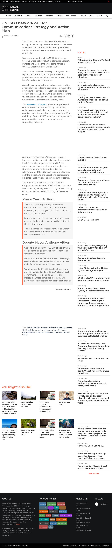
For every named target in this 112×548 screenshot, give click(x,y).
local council (40, 332)
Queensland (53, 512)
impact (56, 330)
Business (49, 16)
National (18, 16)
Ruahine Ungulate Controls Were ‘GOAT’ (91, 259)
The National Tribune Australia (17, 545)
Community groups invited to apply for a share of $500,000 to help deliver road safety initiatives (94, 73)
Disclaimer (105, 546)
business (53, 523)
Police (51, 508)
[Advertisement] (70, 8)
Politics (38, 16)
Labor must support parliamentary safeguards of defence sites (92, 209)
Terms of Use (85, 546)
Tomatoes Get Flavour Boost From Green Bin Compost (92, 467)
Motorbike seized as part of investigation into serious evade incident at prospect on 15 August (94, 128)
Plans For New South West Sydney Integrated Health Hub (93, 289)
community (43, 508)
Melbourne (49, 332)
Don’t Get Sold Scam (88, 220)
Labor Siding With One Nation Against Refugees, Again (93, 269)
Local (28, 16)
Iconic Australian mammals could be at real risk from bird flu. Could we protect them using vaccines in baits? (93, 113)
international (27, 332)
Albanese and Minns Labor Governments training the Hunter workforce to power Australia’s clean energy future (93, 302)
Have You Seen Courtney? (91, 446)
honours (50, 330)
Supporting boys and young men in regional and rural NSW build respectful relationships (93, 333)
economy (44, 327)
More (18, 524)
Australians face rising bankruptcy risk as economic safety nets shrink (92, 383)
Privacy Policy (95, 546)
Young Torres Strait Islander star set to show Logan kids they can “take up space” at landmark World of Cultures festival (92, 433)
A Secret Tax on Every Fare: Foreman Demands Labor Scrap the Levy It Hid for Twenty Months (94, 347)
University (62, 512)
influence (63, 330)
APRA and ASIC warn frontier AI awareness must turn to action (94, 279)
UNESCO (66, 332)
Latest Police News (83, 523)
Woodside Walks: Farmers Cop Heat (93, 359)
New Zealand (44, 523)
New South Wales (66, 515)
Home (8, 16)
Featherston (53, 327)
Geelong (62, 327)
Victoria (25, 335)
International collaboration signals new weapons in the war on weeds (94, 87)
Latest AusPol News (83, 530)
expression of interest (37, 104)
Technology (71, 16)
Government (36, 330)
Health (83, 16)
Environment (44, 519)
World (99, 16)
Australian (61, 504)
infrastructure (61, 519)
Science (59, 16)
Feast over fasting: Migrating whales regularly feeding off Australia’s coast (92, 247)
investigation (62, 523)
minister (55, 515)
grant (44, 330)
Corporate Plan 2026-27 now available (92, 158)
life (33, 332)
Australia (43, 504)
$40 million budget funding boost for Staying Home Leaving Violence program (92, 455)
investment (43, 527)
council (42, 515)
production (58, 332)
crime (51, 527)
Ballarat (30, 327)
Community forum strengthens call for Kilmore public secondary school (93, 182)
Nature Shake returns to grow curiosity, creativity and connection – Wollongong (93, 170)
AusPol (48, 515)
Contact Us (74, 546)
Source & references (64, 289)
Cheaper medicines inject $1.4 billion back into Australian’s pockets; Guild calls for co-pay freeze (93, 196)
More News (94, 473)
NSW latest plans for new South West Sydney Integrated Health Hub (93, 371)
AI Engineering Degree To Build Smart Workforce (94, 61)
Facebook (103, 504)
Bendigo (37, 327)
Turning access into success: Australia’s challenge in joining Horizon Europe (93, 99)
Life (90, 16)
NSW (56, 508)
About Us (66, 546)
